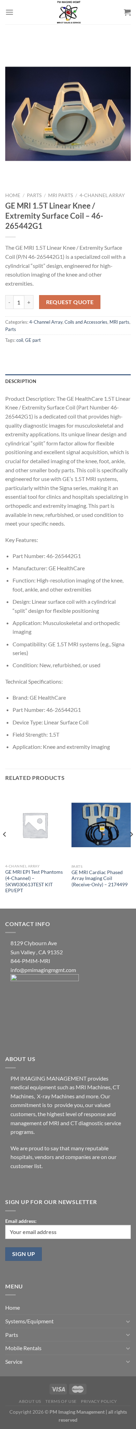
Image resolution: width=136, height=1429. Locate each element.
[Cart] (127, 12)
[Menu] (9, 12)
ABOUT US (30, 1401)
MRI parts (60, 195)
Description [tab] (20, 381)
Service (13, 1361)
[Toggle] (128, 1321)
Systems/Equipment (29, 1321)
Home (12, 195)
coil (19, 340)
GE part (33, 340)
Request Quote (70, 302)
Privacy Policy (99, 1401)
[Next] (131, 848)
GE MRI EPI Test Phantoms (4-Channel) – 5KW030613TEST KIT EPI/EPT (34, 881)
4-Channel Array (102, 195)
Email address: (21, 1221)
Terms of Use (60, 1401)
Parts (34, 195)
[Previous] (4, 848)
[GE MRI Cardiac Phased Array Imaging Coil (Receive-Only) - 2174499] (101, 824)
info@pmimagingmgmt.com (43, 970)
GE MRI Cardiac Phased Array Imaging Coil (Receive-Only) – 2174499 (99, 878)
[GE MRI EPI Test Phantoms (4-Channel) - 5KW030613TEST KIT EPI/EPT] (35, 824)
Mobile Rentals (23, 1348)
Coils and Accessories (86, 322)
